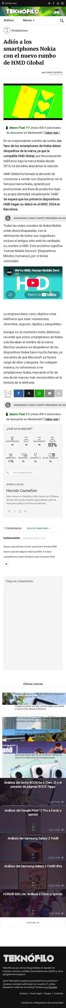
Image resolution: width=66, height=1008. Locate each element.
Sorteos (24, 993)
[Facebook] (53, 3)
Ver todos (31, 922)
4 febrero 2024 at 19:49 (34, 538)
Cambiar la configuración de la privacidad (42, 1002)
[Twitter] (49, 3)
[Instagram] (62, 3)
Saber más (51, 132)
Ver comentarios (22, 473)
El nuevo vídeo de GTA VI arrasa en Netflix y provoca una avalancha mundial (36, 744)
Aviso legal (36, 993)
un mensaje (51, 987)
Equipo (47, 993)
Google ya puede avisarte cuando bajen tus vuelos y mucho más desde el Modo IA (39, 707)
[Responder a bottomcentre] (6, 563)
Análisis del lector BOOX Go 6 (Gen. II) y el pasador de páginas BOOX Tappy (39, 695)
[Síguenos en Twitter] (9, 512)
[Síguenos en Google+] (15, 512)
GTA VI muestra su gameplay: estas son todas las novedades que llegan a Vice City (39, 719)
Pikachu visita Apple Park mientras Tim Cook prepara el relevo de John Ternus (36, 732)
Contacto (58, 993)
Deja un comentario (37, 528)
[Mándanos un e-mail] (26, 512)
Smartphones (19, 30)
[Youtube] (58, 3)
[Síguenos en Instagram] (20, 512)
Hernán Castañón (53, 72)
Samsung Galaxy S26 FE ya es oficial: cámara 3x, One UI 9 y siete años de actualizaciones (38, 756)
